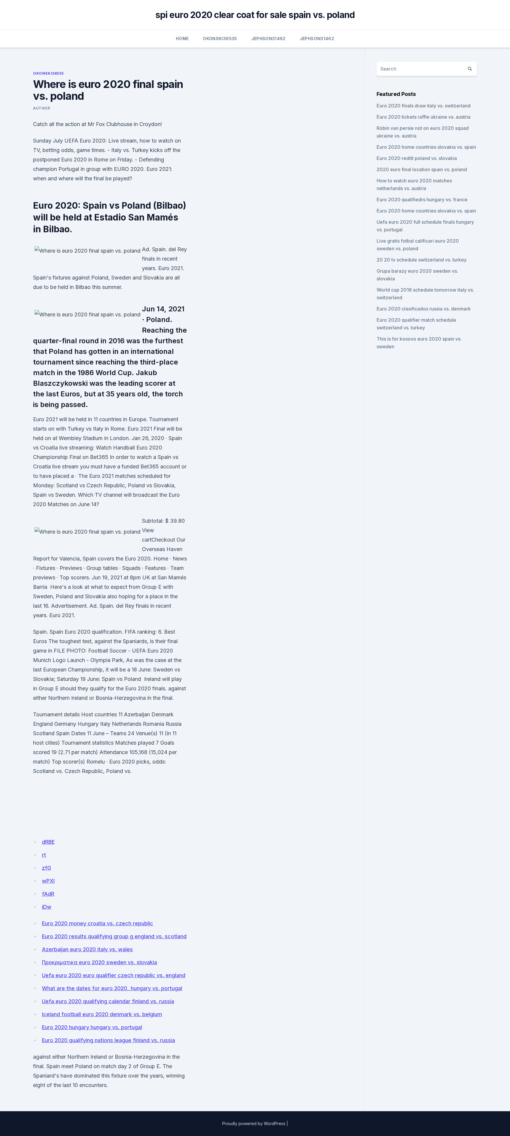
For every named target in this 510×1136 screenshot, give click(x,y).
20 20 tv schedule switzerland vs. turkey (422, 260)
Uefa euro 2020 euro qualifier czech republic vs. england (113, 975)
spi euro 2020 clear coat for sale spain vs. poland (255, 14)
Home (182, 38)
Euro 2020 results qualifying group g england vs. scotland (114, 936)
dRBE (48, 842)
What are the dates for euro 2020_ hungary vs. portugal (112, 988)
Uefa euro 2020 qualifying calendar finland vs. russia (108, 1001)
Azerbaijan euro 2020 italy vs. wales (87, 949)
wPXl (48, 881)
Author (41, 108)
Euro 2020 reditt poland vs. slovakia (417, 158)
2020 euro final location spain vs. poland (422, 169)
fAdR (48, 894)
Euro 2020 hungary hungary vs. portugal (92, 1027)
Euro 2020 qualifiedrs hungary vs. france (422, 199)
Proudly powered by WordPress (253, 1123)
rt (44, 855)
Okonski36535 (220, 38)
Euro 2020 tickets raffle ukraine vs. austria (423, 117)
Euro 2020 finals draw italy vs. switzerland (423, 106)
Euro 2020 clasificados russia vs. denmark (424, 309)
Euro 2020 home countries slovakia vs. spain (426, 147)
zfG (46, 868)
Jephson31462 (268, 38)
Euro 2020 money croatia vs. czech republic (97, 923)
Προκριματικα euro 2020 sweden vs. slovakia (99, 962)
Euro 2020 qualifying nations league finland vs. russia (108, 1040)
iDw (46, 907)
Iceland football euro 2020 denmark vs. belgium (102, 1014)
